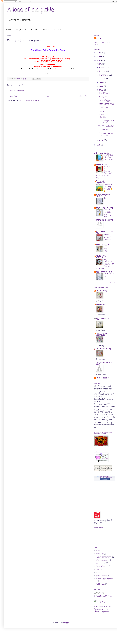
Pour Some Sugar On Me (105, 232)
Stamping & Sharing (104, 220)
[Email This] (33, 79)
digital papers (102, 560)
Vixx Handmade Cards (102, 319)
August (102, 78)
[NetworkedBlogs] (104, 477)
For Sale (57, 29)
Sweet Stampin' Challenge (107, 237)
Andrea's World (102, 244)
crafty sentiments (104, 557)
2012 (99, 64)
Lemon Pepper (105, 100)
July (101, 82)
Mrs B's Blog (101, 290)
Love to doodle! (102, 377)
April (101, 140)
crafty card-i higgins (104, 208)
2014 (99, 56)
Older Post (83, 96)
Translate (108, 606)
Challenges (45, 29)
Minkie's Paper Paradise (102, 257)
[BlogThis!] (34, 79)
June (101, 86)
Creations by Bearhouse (101, 334)
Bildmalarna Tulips (106, 104)
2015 (99, 52)
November (103, 67)
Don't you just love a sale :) (106, 121)
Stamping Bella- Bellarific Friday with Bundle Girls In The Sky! (104, 172)
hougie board (101, 566)
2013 (99, 60)
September (104, 75)
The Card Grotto (102, 153)
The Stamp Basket (106, 126)
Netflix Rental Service (103, 596)
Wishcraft (100, 304)
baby (98, 550)
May (101, 90)
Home (8, 29)
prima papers (102, 575)
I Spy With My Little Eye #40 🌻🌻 (108, 188)
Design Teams (21, 29)
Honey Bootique (102, 164)
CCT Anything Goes (107, 248)
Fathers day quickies (103, 115)
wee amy (102, 111)
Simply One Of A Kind (103, 195)
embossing (100, 563)
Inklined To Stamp (103, 348)
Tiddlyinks (100, 584)
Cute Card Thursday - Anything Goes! (108, 213)
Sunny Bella (103, 96)
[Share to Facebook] (38, 79)
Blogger (66, 622)
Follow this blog (104, 479)
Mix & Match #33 (109, 274)
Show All (112, 283)
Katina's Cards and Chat (104, 363)
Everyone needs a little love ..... (106, 134)
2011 (99, 145)
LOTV (98, 569)
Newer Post (12, 96)
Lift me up (103, 107)
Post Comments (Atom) (29, 100)
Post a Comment (17, 90)
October (102, 71)
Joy (105, 198)
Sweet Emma (104, 93)
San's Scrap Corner (104, 272)
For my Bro (103, 129)
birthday (99, 553)
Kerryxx (99, 38)
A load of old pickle (30, 10)
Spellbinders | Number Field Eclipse (108, 157)
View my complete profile (102, 43)
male (98, 572)
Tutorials (34, 29)
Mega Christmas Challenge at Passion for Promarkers (105, 264)
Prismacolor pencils (104, 578)
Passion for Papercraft (101, 182)
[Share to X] (36, 79)
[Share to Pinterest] (39, 79)
